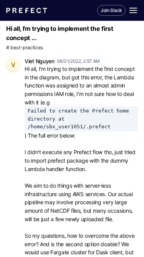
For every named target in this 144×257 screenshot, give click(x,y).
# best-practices (24, 47)
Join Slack (111, 10)
